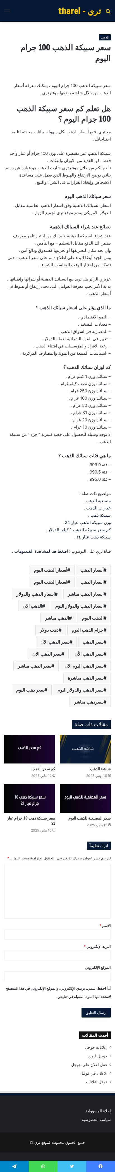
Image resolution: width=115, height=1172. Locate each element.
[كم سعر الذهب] (29, 749)
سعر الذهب (93, 642)
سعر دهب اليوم (30, 690)
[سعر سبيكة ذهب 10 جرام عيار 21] (29, 798)
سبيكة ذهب (100, 515)
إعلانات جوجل (96, 1047)
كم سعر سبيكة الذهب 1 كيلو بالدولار (79, 529)
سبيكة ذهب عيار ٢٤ (93, 537)
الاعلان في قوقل (93, 1073)
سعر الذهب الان (46, 654)
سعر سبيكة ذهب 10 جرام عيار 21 (31, 820)
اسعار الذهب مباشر (86, 594)
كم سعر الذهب (43, 769)
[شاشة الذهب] (85, 749)
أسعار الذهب (92, 570)
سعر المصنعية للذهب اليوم (89, 818)
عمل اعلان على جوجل (89, 1064)
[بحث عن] (108, 13)
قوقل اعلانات (96, 1082)
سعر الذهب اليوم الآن (84, 666)
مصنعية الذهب (98, 500)
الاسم (105, 925)
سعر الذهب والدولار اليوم (81, 690)
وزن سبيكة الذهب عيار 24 (88, 522)
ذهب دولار (49, 630)
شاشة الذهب (100, 769)
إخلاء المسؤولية (98, 1111)
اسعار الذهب (92, 582)
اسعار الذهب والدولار (35, 594)
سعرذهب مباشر (89, 702)
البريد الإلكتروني (97, 946)
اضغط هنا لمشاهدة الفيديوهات (41, 551)
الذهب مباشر (57, 618)
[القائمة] (7, 13)
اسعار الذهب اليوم (50, 582)
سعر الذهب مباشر (34, 666)
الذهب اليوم (93, 618)
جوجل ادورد (97, 1056)
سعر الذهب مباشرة (86, 678)
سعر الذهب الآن (55, 642)
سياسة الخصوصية (96, 1119)
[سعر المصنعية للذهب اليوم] (85, 798)
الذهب (104, 37)
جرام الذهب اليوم (88, 630)
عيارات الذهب (98, 508)
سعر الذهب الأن (89, 654)
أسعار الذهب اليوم (50, 570)
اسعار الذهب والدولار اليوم (79, 606)
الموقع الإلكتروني (98, 967)
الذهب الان (32, 606)
